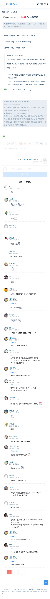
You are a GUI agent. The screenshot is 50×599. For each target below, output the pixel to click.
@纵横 (12, 536)
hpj (10, 187)
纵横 (10, 514)
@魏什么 (13, 343)
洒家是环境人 (13, 411)
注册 (46, 4)
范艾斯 (11, 475)
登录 (42, 4)
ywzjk (11, 199)
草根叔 (11, 289)
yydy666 (12, 251)
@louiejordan (14, 451)
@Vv (12, 355)
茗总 (10, 277)
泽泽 (10, 212)
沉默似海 (12, 397)
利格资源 (12, 263)
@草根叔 (13, 303)
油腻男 (11, 238)
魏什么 (11, 328)
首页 (3, 12)
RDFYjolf (12, 225)
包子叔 (11, 424)
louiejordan (13, 436)
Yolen (11, 487)
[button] (38, 4)
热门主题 (14, 12)
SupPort (11, 502)
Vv (18, 299)
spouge (11, 315)
